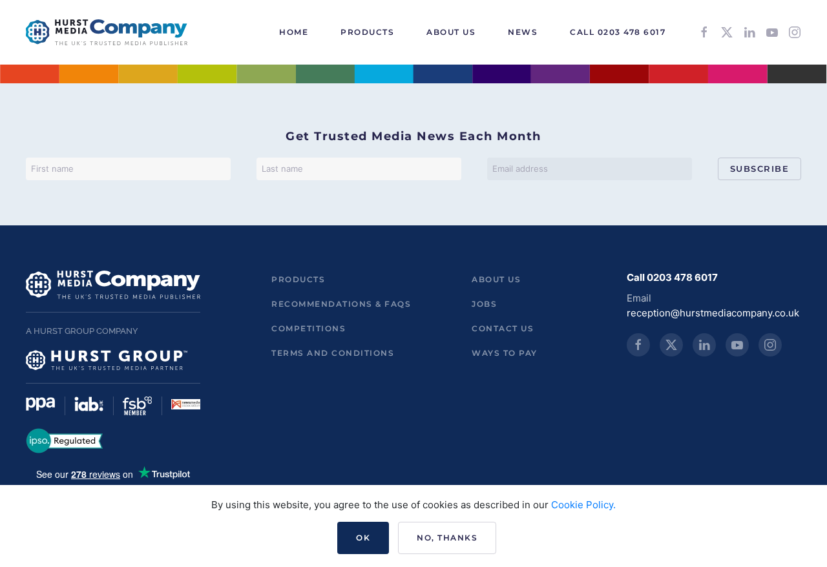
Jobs (484, 304)
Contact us (503, 328)
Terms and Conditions (332, 353)
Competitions (308, 328)
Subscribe (760, 168)
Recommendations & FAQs (341, 304)
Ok (363, 537)
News (523, 32)
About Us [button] (451, 32)
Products (298, 279)
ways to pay (505, 353)
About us (496, 279)
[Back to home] (106, 32)
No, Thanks (447, 537)
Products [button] (367, 32)
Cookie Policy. (583, 505)
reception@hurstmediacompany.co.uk (713, 313)
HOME (293, 32)
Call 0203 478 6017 (617, 32)
